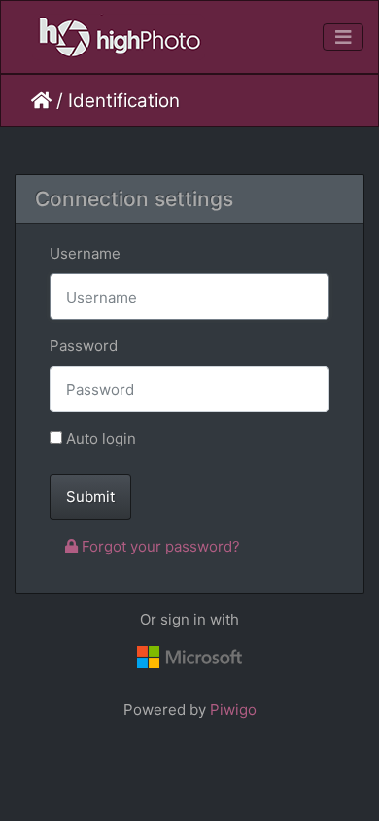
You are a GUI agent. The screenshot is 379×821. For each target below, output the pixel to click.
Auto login (99, 438)
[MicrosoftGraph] (189, 658)
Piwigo (233, 709)
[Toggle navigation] (343, 37)
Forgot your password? (159, 546)
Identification (124, 100)
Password (84, 346)
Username (85, 253)
